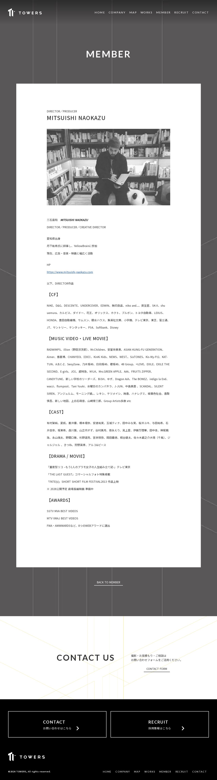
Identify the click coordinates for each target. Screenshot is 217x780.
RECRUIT (181, 12)
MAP (133, 12)
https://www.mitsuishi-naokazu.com (70, 272)
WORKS (146, 12)
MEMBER (163, 12)
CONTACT (200, 12)
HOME (100, 12)
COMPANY (117, 12)
